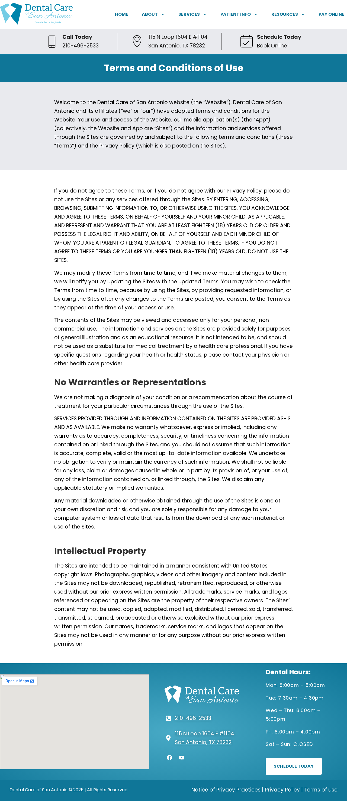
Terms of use (321, 789)
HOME (121, 14)
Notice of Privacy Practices (226, 789)
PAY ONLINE (331, 14)
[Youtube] (181, 757)
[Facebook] (169, 757)
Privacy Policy (282, 789)
